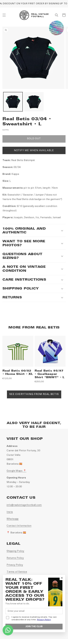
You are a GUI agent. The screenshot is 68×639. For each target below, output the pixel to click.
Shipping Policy (15, 551)
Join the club (34, 626)
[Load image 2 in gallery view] (34, 101)
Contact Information (19, 526)
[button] (4, 15)
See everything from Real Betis (34, 394)
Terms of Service (17, 572)
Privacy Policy (15, 565)
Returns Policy (15, 558)
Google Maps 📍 (16, 471)
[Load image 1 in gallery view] (13, 101)
